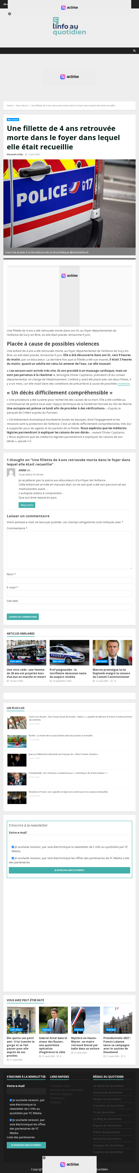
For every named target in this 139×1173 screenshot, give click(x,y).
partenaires (22, 862)
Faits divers (15, 661)
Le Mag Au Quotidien (107, 1119)
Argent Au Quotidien (107, 1125)
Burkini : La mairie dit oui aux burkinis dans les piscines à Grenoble (61, 735)
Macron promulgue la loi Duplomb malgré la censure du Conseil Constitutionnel (112, 652)
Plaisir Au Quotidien (106, 1132)
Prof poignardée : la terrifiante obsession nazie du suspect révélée (69, 652)
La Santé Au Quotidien (108, 1086)
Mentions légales (61, 1094)
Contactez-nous (60, 1086)
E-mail (12, 587)
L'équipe (55, 1102)
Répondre (27, 505)
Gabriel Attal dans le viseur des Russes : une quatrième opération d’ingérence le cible (53, 1020)
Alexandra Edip (15, 154)
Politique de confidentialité (67, 1090)
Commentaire (17, 528)
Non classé (13, 119)
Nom (11, 574)
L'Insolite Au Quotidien (108, 1106)
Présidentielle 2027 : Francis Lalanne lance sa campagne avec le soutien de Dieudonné (117, 1020)
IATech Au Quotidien (107, 1139)
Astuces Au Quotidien (107, 1092)
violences (124, 383)
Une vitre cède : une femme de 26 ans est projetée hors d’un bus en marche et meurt (26, 652)
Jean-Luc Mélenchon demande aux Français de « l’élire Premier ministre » (63, 754)
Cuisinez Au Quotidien (108, 1152)
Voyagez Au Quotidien (108, 1145)
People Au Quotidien (107, 1099)
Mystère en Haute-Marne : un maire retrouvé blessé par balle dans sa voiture (85, 1020)
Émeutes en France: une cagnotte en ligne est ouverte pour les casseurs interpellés (68, 791)
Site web (12, 601)
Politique (47, 1030)
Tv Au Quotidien (104, 1112)
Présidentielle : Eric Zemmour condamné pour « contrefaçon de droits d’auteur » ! (68, 773)
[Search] (134, 50)
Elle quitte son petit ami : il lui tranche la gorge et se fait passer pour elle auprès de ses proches (21, 1020)
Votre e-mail (18, 833)
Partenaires (57, 1098)
